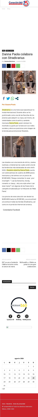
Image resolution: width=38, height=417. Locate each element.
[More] (23, 66)
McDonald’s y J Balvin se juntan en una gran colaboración (28, 264)
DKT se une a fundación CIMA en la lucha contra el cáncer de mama (10, 264)
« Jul (3, 389)
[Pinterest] (13, 66)
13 (19, 374)
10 (4, 374)
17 (4, 378)
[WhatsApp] (18, 66)
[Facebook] (4, 66)
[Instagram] (6, 413)
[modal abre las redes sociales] (17, 98)
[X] (9, 66)
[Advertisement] (19, 30)
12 (15, 374)
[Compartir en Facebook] (4, 98)
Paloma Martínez (9, 61)
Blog (8, 9)
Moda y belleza (9, 50)
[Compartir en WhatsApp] (12, 98)
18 (9, 378)
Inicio (3, 9)
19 (15, 378)
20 (19, 378)
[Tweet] (8, 98)
